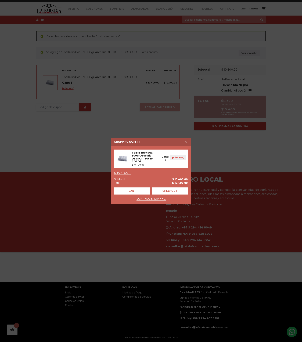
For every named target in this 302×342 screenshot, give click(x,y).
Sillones (186, 8)
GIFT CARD (227, 8)
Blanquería (164, 8)
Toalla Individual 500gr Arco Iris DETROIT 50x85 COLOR (142, 157)
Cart (132, 191)
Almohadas (140, 8)
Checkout (169, 191)
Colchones (94, 8)
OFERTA (73, 8)
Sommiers (117, 8)
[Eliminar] (178, 157)
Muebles (206, 8)
